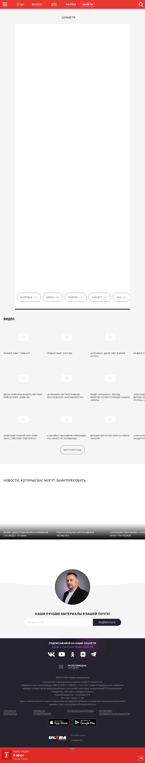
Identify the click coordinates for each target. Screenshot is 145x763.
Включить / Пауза (6, 755)
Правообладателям (80, 711)
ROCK (37, 4)
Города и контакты (10, 712)
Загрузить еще (72, 450)
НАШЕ (20, 4)
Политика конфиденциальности (114, 712)
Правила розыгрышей (42, 712)
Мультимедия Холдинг (72, 666)
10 (141, 758)
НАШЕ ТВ (87, 4)
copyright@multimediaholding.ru (80, 704)
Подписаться (107, 622)
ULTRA (71, 4)
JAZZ (54, 4)
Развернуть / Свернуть (72, 748)
